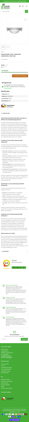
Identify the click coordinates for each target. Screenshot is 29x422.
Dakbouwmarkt (9, 409)
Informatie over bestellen (6, 381)
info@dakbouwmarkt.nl (6, 355)
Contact (18, 412)
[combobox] (14, 11)
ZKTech (2, 51)
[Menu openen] (26, 6)
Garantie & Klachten (5, 384)
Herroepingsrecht (12, 412)
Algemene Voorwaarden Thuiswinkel (19, 410)
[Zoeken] (26, 11)
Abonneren (24, 339)
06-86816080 (9, 357)
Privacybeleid (23, 409)
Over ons (3, 365)
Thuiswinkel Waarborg (6, 369)
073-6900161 (6, 354)
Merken (2, 386)
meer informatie (7, 88)
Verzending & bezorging (6, 367)
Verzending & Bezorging (6, 410)
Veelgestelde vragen (5, 371)
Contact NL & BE (4, 364)
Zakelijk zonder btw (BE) (6, 388)
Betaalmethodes (4, 383)
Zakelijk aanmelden (5, 379)
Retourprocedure (4, 372)
